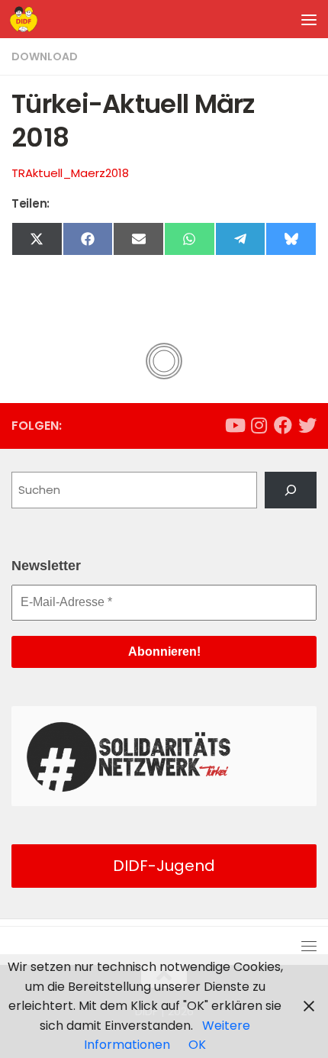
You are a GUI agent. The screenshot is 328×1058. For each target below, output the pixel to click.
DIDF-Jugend (164, 865)
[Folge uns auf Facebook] (283, 425)
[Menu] (309, 19)
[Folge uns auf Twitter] (307, 425)
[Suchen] (291, 490)
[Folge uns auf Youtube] (234, 425)
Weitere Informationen (167, 1035)
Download (44, 56)
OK (197, 1044)
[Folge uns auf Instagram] (258, 425)
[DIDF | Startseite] (28, 19)
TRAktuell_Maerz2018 (70, 173)
